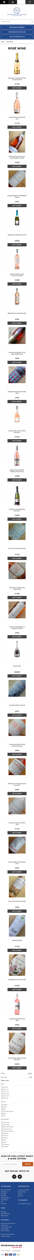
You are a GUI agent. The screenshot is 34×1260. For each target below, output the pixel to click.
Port (2, 1201)
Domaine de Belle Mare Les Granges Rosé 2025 (17, 627)
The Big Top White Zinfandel (17, 705)
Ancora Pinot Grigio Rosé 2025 (17, 901)
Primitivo (5, 1137)
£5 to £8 (5, 1087)
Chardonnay (6, 1122)
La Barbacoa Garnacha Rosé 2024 (17, 1019)
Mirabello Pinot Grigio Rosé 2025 (17, 313)
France (5, 1107)
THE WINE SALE (5, 1213)
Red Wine (3, 1194)
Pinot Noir (5, 1135)
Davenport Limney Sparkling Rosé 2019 (17, 510)
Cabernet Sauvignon (8, 1131)
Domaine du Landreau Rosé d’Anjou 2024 (17, 588)
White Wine (4, 1192)
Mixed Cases (4, 1215)
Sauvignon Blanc (7, 1129)
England (5, 1104)
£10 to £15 (6, 1091)
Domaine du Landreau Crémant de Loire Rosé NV (17, 78)
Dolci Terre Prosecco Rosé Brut (17, 548)
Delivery (20, 1194)
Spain (4, 1113)
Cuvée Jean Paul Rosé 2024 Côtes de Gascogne (17, 745)
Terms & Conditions (23, 1190)
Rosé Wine (6, 1080)
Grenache (5, 1133)
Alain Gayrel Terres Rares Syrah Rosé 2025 (17, 784)
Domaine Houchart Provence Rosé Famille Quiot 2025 (17, 157)
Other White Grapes (8, 1126)
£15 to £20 (6, 1093)
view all (30, 1073)
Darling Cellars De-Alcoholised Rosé (17, 862)
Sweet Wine (4, 1199)
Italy (4, 1109)
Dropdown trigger (13, 2)
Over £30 (5, 1098)
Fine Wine (3, 1203)
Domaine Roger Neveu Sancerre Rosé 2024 (17, 1058)
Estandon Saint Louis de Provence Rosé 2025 (17, 274)
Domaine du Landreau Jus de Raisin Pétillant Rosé (17, 353)
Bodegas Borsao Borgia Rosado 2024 (17, 392)
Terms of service (6, 1250)
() (29, 2)
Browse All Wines (6, 1190)
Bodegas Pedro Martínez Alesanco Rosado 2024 (17, 470)
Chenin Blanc (6, 1124)
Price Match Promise (25, 1203)
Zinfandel (5, 1146)
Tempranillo (6, 1144)
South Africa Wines (8, 1111)
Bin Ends (3, 1211)
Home (2, 41)
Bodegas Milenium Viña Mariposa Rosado (17, 196)
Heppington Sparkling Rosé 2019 (17, 235)
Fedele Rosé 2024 (17, 940)
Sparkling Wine (5, 1198)
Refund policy (16, 1250)
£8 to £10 (5, 1089)
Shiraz (4, 1140)
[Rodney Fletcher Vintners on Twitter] (19, 1176)
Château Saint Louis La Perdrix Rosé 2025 (17, 431)
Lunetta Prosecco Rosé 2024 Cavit (17, 118)
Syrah (4, 1142)
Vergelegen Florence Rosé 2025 (17, 979)
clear (30, 1077)
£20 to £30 (6, 1096)
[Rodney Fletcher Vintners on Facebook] (14, 1176)
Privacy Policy (22, 1192)
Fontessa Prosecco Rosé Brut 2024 (17, 823)
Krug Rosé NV (17, 666)
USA (4, 1115)
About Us (20, 1196)
